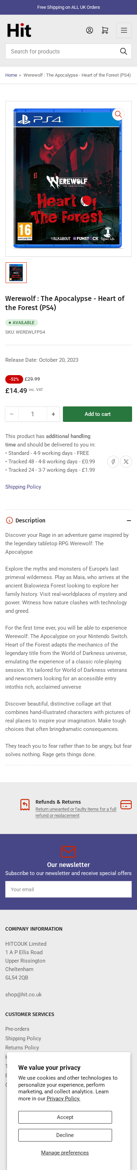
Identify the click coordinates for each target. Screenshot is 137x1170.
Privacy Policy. (63, 1098)
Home (11, 75)
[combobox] (68, 51)
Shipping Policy (23, 487)
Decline (65, 1135)
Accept (65, 1117)
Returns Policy (22, 1047)
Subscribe (113, 889)
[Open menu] (124, 30)
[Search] (123, 51)
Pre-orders (17, 1029)
